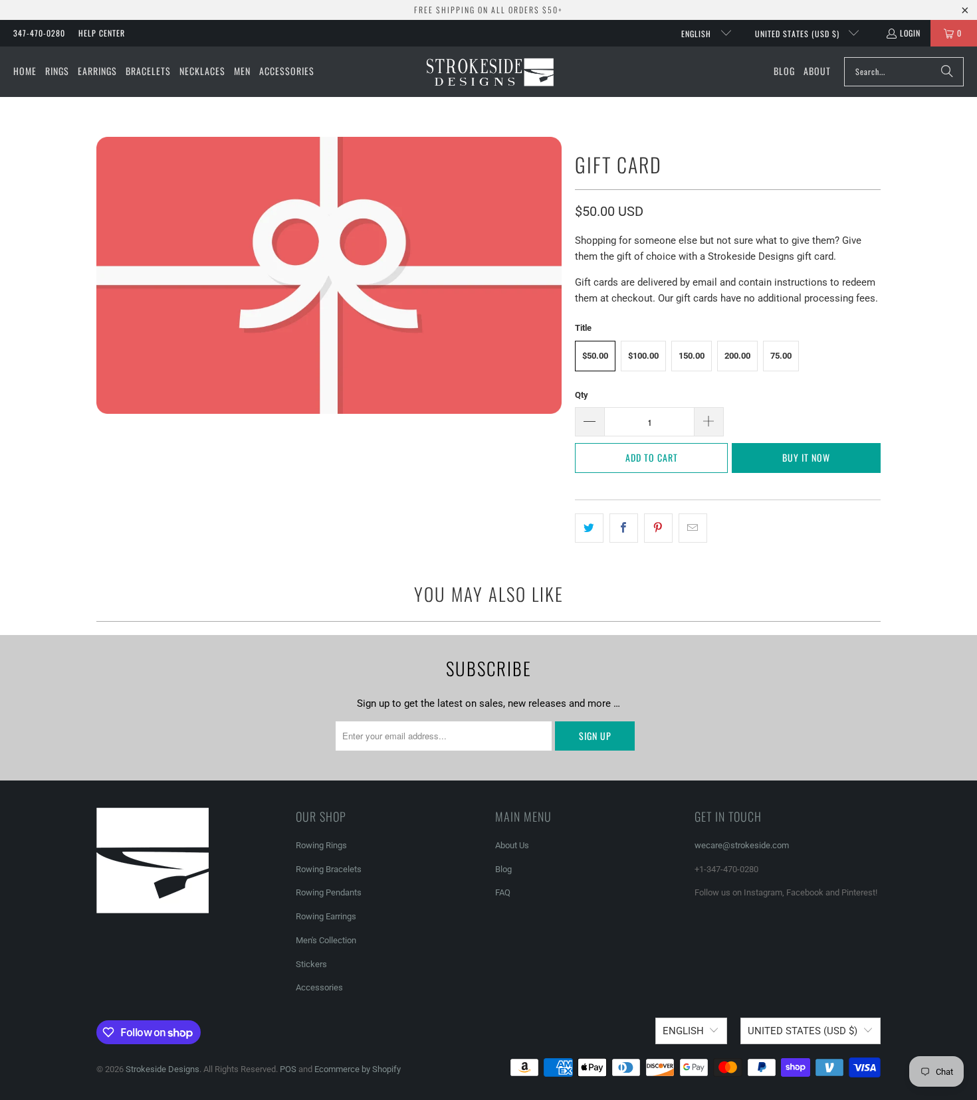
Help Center (101, 33)
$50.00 (595, 356)
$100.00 (643, 356)
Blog (503, 869)
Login (910, 33)
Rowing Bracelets (329, 869)
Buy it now (806, 457)
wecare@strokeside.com (742, 845)
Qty (581, 395)
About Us (512, 845)
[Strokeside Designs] (489, 71)
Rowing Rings (321, 845)
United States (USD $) (798, 33)
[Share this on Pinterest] (658, 528)
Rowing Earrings (326, 916)
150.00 (692, 356)
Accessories (319, 987)
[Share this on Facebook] (623, 528)
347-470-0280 (39, 33)
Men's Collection (326, 940)
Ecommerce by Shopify (357, 1069)
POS (288, 1069)
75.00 (781, 356)
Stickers (311, 964)
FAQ (502, 892)
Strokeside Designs (162, 1069)
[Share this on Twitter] (589, 528)
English (697, 33)
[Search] (947, 71)
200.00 (737, 356)
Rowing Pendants (329, 892)
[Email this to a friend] (693, 528)
